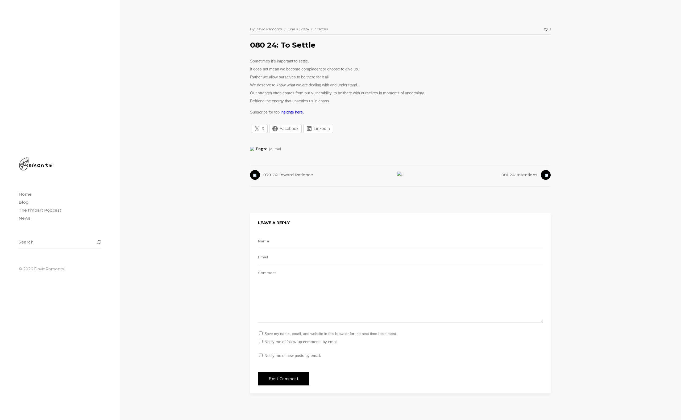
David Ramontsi (269, 29)
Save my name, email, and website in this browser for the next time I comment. (330, 333)
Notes (322, 29)
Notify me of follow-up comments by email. (301, 341)
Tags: (261, 148)
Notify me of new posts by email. (292, 355)
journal (275, 149)
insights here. (292, 112)
